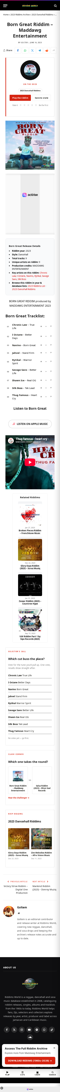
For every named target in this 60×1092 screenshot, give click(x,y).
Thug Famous (20, 395)
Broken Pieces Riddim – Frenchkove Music (30, 531)
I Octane (17, 334)
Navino (29, 276)
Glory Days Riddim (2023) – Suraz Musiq (30, 567)
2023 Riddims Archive (20, 14)
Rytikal (37, 276)
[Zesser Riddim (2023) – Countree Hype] (30, 584)
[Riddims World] (30, 5)
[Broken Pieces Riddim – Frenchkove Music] (30, 513)
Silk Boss (22, 279)
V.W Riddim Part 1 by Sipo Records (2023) (30, 637)
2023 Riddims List (36, 286)
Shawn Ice (18, 380)
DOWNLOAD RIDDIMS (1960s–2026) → (30, 1060)
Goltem (24, 42)
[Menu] (5, 5)
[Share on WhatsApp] (25, 50)
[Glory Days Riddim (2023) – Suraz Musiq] (30, 549)
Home (6, 14)
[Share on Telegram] (39, 50)
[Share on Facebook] (18, 50)
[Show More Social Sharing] (54, 50)
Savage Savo (19, 369)
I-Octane (21, 276)
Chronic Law (19, 324)
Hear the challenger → (18, 797)
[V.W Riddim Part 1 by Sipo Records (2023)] (30, 619)
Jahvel (16, 352)
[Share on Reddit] (47, 50)
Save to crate (41, 98)
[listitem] (18, 844)
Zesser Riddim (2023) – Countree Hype (30, 602)
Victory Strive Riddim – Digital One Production (16, 889)
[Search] (55, 5)
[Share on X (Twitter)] (32, 50)
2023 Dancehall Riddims (42, 14)
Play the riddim (20, 98)
